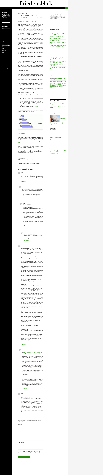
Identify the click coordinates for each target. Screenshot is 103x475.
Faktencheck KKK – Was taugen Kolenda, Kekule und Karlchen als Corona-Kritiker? (58, 62)
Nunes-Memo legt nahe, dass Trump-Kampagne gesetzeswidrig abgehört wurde (58, 86)
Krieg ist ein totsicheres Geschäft (55, 38)
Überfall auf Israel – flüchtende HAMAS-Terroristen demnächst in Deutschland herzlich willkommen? (58, 58)
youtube (7, 68)
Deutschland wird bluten (54, 48)
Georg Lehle (28, 21)
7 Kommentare (34, 21)
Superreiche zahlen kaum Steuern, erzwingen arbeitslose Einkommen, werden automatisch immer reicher (58, 103)
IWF (25, 133)
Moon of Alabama (4, 62)
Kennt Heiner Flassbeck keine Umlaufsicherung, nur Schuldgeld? (29, 163)
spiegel (36, 106)
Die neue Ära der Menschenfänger (55, 31)
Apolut (3, 52)
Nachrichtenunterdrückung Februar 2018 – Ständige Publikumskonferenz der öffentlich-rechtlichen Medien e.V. (58, 84)
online (52, 24)
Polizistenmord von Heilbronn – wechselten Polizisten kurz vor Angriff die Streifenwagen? (58, 46)
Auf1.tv (4, 54)
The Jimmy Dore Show (5, 66)
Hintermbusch (4, 48)
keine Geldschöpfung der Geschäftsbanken (32, 352)
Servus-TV (3, 56)
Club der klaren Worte (5, 37)
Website (19, 446)
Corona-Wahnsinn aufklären (54, 40)
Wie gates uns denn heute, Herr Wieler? (56, 50)
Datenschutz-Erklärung (53, 14)
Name (19, 437)
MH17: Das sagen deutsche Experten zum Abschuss (26, 159)
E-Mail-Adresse (21, 442)
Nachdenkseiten (4, 50)
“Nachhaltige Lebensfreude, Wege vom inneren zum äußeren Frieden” (6, 15)
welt (19, 142)
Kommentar (20, 424)
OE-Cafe (22, 133)
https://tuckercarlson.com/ (5, 64)
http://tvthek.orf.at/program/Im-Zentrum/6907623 (30, 403)
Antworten (24, 181)
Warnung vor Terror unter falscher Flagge (56, 36)
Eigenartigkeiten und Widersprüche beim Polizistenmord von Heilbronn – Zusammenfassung (58, 34)
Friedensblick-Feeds (54, 135)
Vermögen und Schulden (22, 13)
